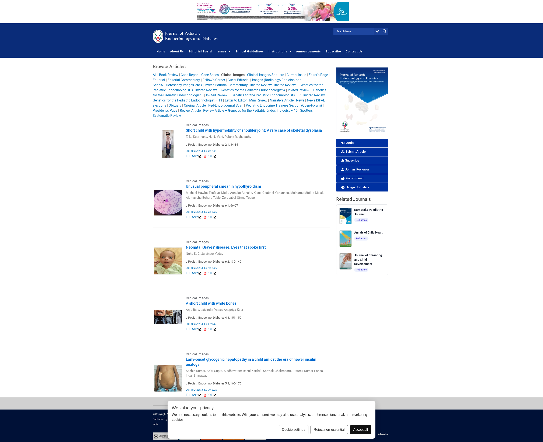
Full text (192, 156)
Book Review (168, 75)
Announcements (308, 51)
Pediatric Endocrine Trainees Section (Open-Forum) (284, 105)
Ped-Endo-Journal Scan (225, 105)
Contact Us (354, 51)
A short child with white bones (211, 303)
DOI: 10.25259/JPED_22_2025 (201, 212)
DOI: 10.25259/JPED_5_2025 (201, 324)
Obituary (175, 105)
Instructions (278, 51)
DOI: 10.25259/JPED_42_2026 (201, 268)
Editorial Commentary (184, 80)
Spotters (306, 110)
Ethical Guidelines (249, 51)
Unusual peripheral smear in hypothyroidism (223, 186)
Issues (222, 51)
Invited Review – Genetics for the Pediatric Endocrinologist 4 (240, 90)
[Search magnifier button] (384, 31)
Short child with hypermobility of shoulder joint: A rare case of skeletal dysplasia (254, 130)
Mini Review (258, 100)
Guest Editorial (238, 80)
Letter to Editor (236, 100)
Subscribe (333, 51)
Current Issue (296, 75)
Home (161, 51)
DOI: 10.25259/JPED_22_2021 (201, 151)
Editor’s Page (318, 75)
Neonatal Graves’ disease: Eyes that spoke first (226, 247)
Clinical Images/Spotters (265, 75)
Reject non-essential (329, 429)
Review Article (190, 110)
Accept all (360, 429)
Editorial (159, 80)
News (300, 100)
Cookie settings (293, 429)
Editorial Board (200, 51)
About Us (177, 51)
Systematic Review (167, 116)
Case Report (190, 75)
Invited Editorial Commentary (226, 85)
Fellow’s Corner (214, 80)
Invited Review (261, 85)
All (155, 75)
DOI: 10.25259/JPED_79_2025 (201, 390)
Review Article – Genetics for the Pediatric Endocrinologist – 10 (250, 110)
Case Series (210, 75)
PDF (210, 156)
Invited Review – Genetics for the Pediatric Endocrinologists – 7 (253, 95)
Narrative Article (282, 100)
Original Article (195, 105)
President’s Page (165, 110)
